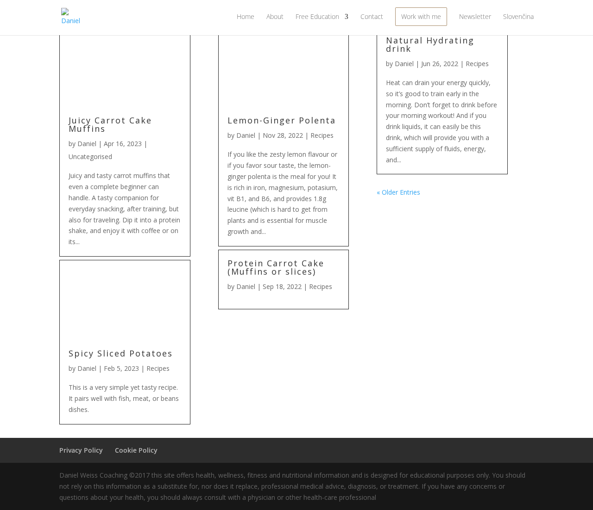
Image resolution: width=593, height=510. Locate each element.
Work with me (421, 16)
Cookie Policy (136, 450)
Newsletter (475, 17)
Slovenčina (518, 17)
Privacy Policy (81, 450)
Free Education (317, 17)
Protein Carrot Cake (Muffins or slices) (275, 267)
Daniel (86, 143)
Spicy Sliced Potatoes (121, 353)
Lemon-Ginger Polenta (281, 120)
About (275, 17)
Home (245, 17)
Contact (371, 17)
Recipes (158, 368)
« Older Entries (398, 192)
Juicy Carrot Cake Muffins (110, 124)
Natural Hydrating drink (430, 44)
